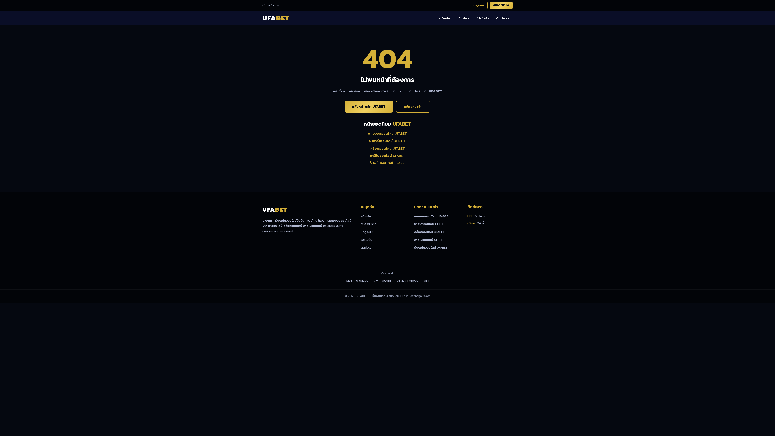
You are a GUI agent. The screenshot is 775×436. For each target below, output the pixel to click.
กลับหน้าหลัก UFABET (368, 106)
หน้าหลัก (444, 18)
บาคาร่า (401, 280)
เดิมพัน (463, 18)
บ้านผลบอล (363, 280)
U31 (426, 280)
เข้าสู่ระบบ (477, 5)
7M (376, 280)
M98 (349, 280)
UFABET (387, 133)
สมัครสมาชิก (501, 5)
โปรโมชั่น (483, 18)
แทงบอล (414, 280)
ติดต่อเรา (502, 18)
